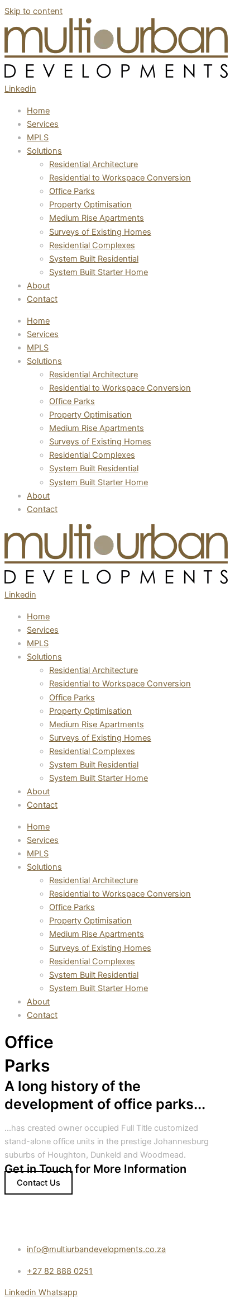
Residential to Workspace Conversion (120, 178)
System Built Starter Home (98, 272)
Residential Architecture (93, 164)
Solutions (44, 151)
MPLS (38, 137)
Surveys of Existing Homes (100, 232)
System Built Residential (93, 259)
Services (43, 124)
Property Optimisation (90, 205)
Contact (42, 299)
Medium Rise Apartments (96, 218)
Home (38, 111)
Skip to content (33, 11)
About (38, 286)
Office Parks (72, 191)
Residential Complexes (92, 245)
